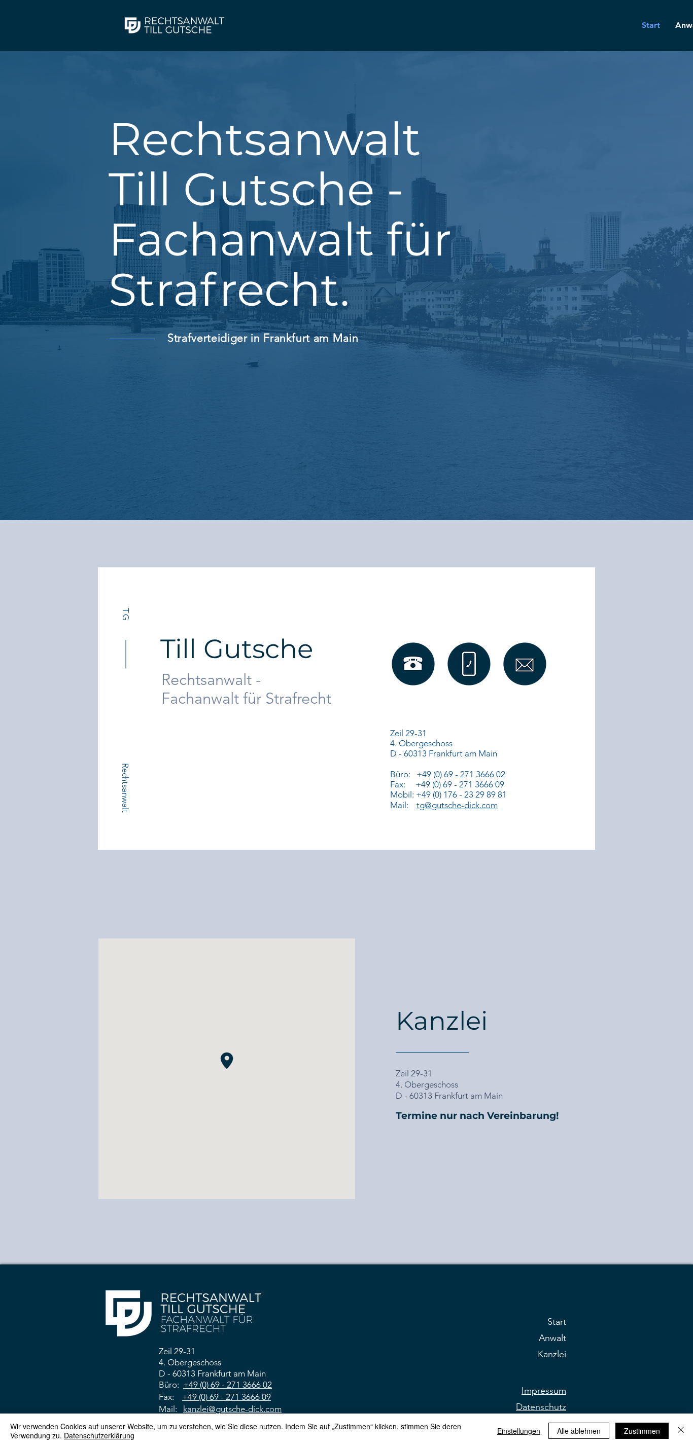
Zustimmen (642, 1431)
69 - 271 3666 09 (240, 1397)
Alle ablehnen (579, 1431)
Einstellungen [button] (518, 1431)
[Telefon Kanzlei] (525, 663)
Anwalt (552, 1338)
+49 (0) (197, 1385)
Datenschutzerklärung (99, 1435)
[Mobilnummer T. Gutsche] (413, 663)
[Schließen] (681, 1431)
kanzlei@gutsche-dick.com (232, 1409)
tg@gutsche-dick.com (457, 805)
